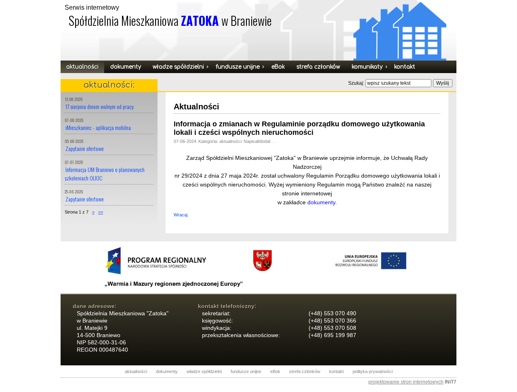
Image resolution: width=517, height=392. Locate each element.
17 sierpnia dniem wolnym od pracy (99, 106)
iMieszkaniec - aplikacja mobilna (98, 127)
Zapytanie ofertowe (84, 148)
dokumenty (321, 202)
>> (100, 212)
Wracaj (180, 214)
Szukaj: (357, 83)
